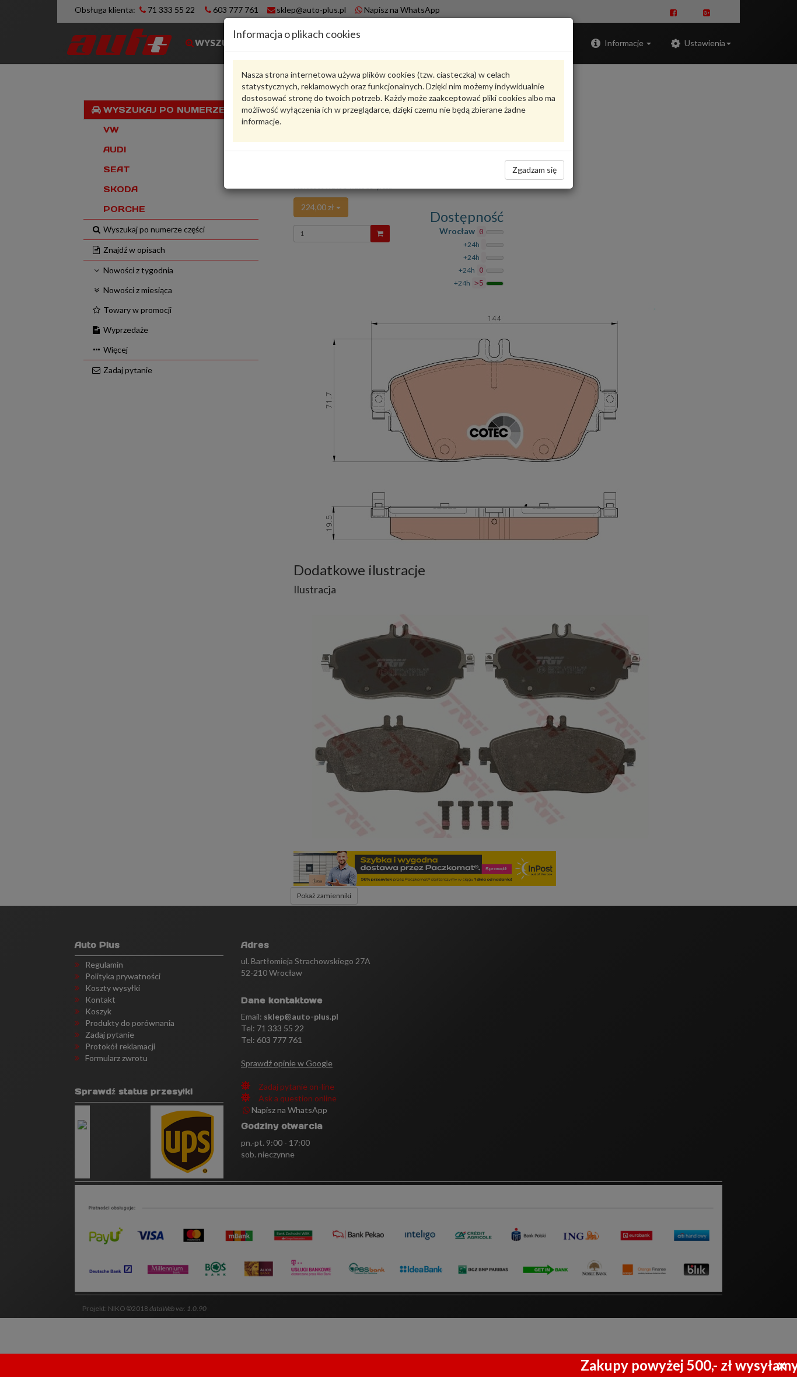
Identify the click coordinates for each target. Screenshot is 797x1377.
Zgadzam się (534, 170)
